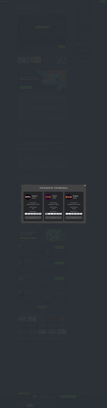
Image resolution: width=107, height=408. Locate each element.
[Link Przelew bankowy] (37, 214)
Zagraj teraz (33, 217)
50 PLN (74, 208)
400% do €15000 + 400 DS (33, 204)
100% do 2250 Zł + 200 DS (74, 204)
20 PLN (53, 208)
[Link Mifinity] (52, 214)
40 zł (33, 208)
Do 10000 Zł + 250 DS (53, 204)
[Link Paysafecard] (29, 214)
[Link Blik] (46, 214)
